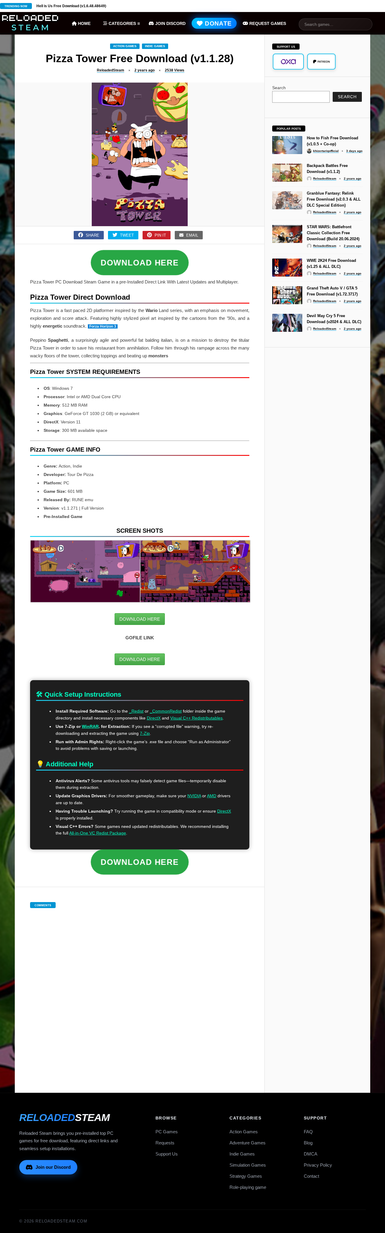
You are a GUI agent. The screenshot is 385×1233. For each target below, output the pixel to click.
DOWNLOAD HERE (139, 262)
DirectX (154, 718)
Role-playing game (247, 1187)
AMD (211, 795)
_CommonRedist (166, 711)
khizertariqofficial (326, 151)
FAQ (308, 1131)
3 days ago (354, 151)
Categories (121, 23)
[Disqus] (140, 994)
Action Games (125, 46)
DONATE (217, 23)
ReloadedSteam (110, 70)
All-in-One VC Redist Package (97, 833)
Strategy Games (245, 1176)
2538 (174, 70)
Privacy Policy (318, 1165)
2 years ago (144, 70)
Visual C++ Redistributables (196, 718)
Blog (308, 1142)
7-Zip (145, 733)
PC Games (167, 1131)
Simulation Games (247, 1165)
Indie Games (155, 46)
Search (279, 87)
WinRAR (90, 726)
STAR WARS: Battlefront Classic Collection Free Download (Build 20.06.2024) (333, 233)
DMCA (310, 1153)
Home (84, 23)
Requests (165, 1142)
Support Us (167, 1153)
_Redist (136, 711)
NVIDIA (194, 795)
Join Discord (170, 23)
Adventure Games (247, 1142)
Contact (311, 1176)
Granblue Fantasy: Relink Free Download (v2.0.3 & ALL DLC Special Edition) (334, 199)
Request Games (267, 23)
